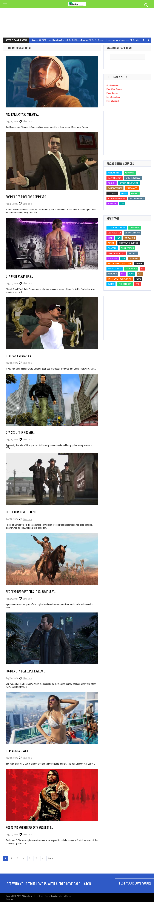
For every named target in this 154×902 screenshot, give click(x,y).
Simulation (130, 238)
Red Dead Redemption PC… (21, 512)
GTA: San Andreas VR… (19, 356)
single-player (114, 268)
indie (110, 238)
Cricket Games (112, 85)
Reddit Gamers (137, 198)
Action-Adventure (116, 227)
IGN (122, 203)
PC (142, 268)
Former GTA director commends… (27, 196)
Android (132, 253)
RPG (137, 284)
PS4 (118, 238)
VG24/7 (124, 193)
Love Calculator (113, 97)
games (111, 284)
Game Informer (115, 188)
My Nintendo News (116, 198)
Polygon (112, 203)
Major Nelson (114, 178)
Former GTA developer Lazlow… (25, 671)
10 (36, 858)
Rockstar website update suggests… (29, 827)
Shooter (112, 248)
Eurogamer (131, 188)
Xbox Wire (129, 173)
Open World (131, 268)
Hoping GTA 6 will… (18, 751)
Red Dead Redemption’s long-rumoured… (31, 591)
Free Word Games (114, 89)
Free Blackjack (112, 101)
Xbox (131, 273)
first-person (127, 248)
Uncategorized (133, 178)
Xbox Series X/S (132, 232)
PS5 (123, 273)
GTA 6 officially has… (19, 276)
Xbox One (133, 258)
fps (123, 258)
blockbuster (114, 232)
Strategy (112, 258)
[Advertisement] (77, 16)
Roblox (111, 183)
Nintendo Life (114, 173)
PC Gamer (112, 193)
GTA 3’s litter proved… (20, 432)
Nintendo (112, 273)
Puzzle (139, 263)
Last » (50, 858)
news (138, 279)
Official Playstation (129, 183)
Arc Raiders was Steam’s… (22, 114)
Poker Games (112, 93)
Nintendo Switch (116, 253)
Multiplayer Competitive (119, 263)
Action (111, 243)
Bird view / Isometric (128, 243)
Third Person (125, 284)
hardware (134, 227)
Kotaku (134, 193)
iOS (139, 273)
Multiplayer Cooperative (119, 279)
